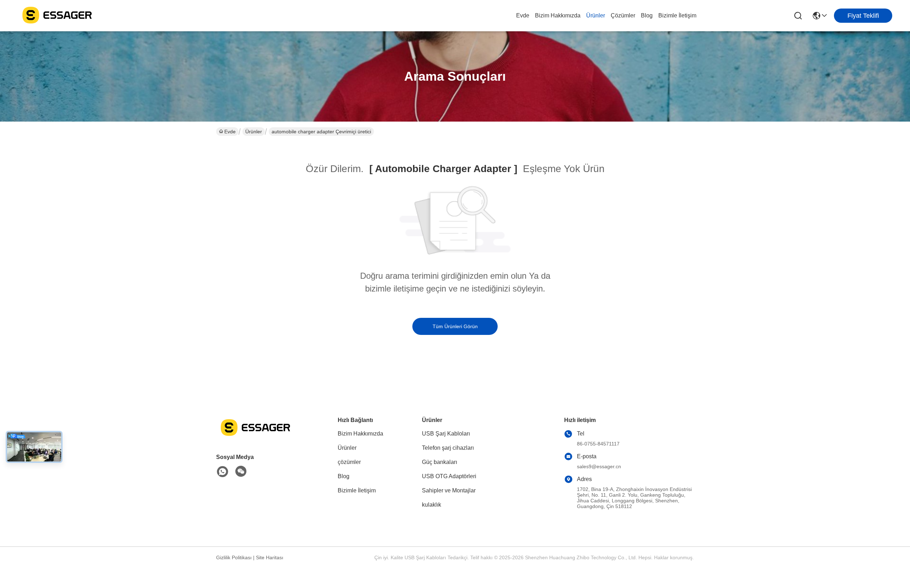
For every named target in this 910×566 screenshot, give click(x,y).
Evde (522, 15)
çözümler (623, 15)
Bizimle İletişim (677, 15)
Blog (647, 15)
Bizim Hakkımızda (557, 15)
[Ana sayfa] (255, 436)
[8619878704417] (222, 472)
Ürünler (595, 15)
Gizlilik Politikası (234, 557)
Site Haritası (269, 557)
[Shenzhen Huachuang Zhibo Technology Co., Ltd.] (57, 15)
